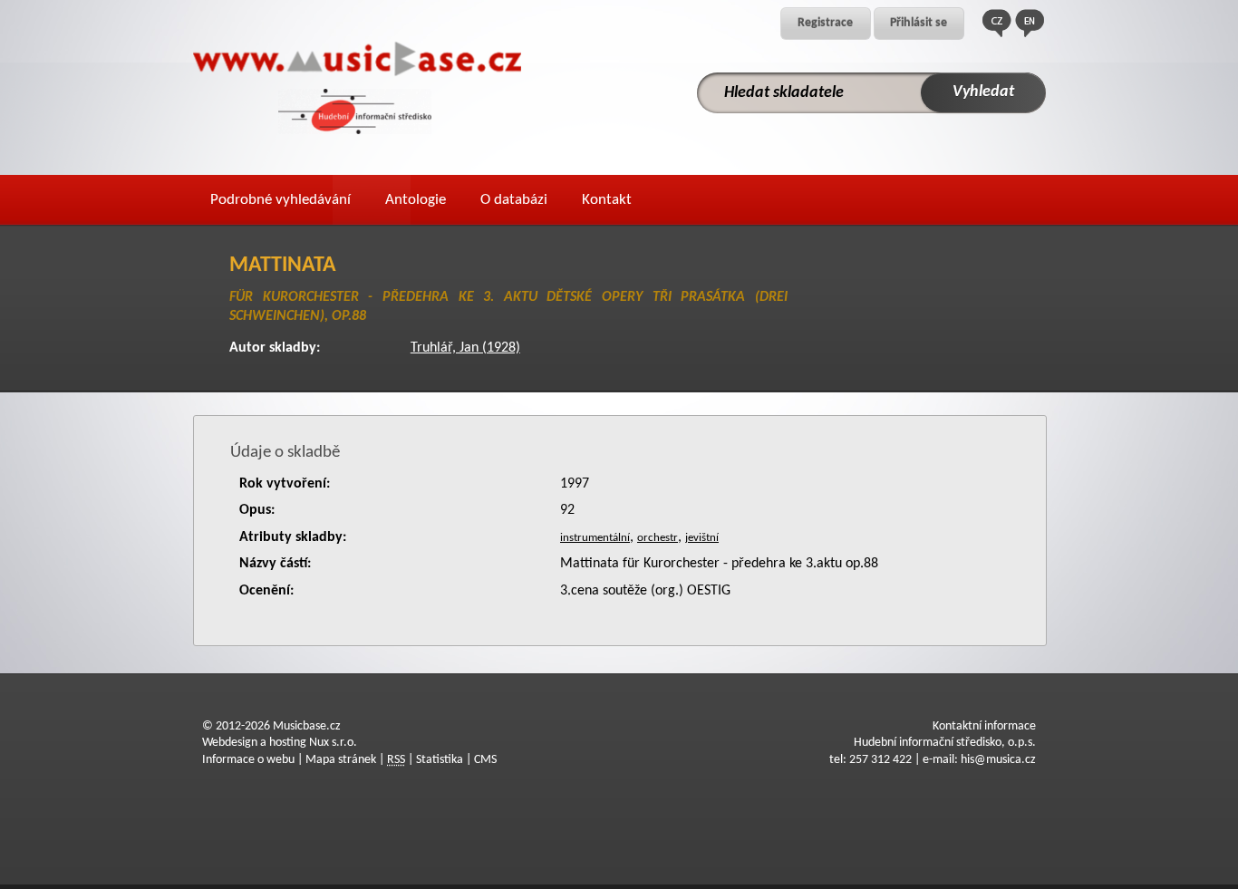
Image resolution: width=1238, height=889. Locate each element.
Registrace (825, 23)
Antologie (415, 200)
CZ (996, 23)
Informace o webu (248, 760)
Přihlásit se (918, 23)
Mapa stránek (340, 760)
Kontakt (607, 200)
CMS (485, 760)
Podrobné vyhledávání (280, 200)
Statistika (439, 760)
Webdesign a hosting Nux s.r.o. (279, 742)
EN (1029, 23)
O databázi (513, 200)
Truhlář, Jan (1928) (465, 348)
